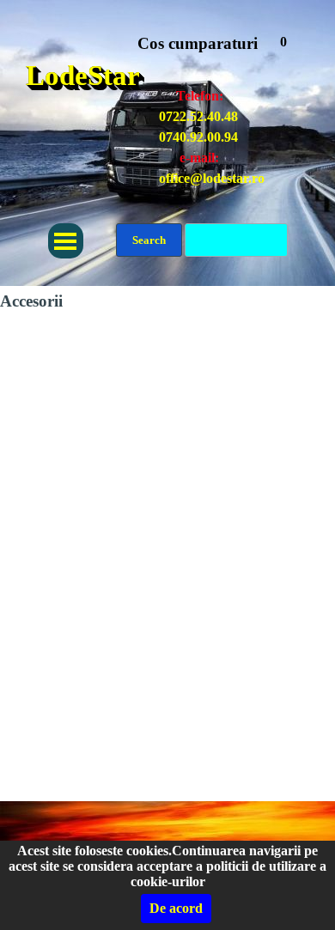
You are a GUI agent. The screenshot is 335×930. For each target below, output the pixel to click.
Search (149, 240)
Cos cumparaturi (197, 43)
